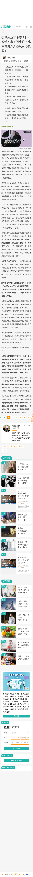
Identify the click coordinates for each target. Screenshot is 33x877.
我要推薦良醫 (16, 760)
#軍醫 (4, 450)
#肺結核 (20, 446)
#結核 (4, 446)
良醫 (2, 32)
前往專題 (16, 716)
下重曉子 (14, 61)
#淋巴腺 (12, 446)
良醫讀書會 (11, 58)
